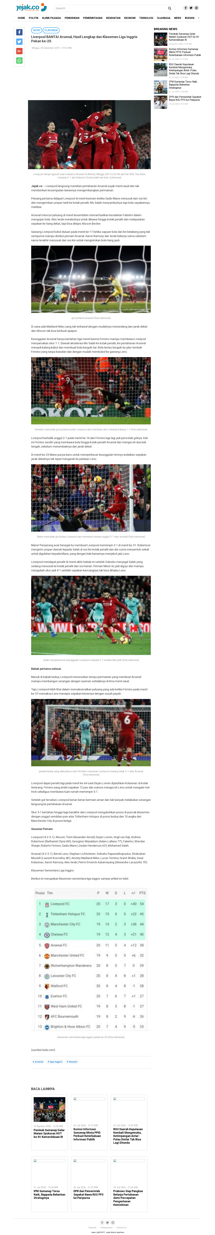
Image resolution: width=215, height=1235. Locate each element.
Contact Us (121, 1227)
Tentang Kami (106, 1227)
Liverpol (73, 1062)
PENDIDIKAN (72, 18)
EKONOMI (130, 18)
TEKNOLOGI (146, 18)
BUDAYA (190, 18)
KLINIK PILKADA (51, 18)
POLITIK (33, 18)
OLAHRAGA (163, 18)
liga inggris (56, 1062)
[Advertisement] (89, 75)
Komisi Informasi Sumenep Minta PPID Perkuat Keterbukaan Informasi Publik (87, 1134)
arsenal (39, 1062)
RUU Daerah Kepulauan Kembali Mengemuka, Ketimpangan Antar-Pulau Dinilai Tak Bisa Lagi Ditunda (128, 1136)
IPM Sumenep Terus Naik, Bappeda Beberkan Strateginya (49, 1194)
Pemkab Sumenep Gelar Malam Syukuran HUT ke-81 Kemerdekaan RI (49, 1133)
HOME (21, 18)
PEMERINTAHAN (92, 18)
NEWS (177, 18)
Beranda (92, 1227)
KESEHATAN (113, 18)
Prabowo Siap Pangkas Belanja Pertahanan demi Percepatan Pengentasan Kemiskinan (128, 1198)
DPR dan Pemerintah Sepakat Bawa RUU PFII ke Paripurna (88, 1194)
